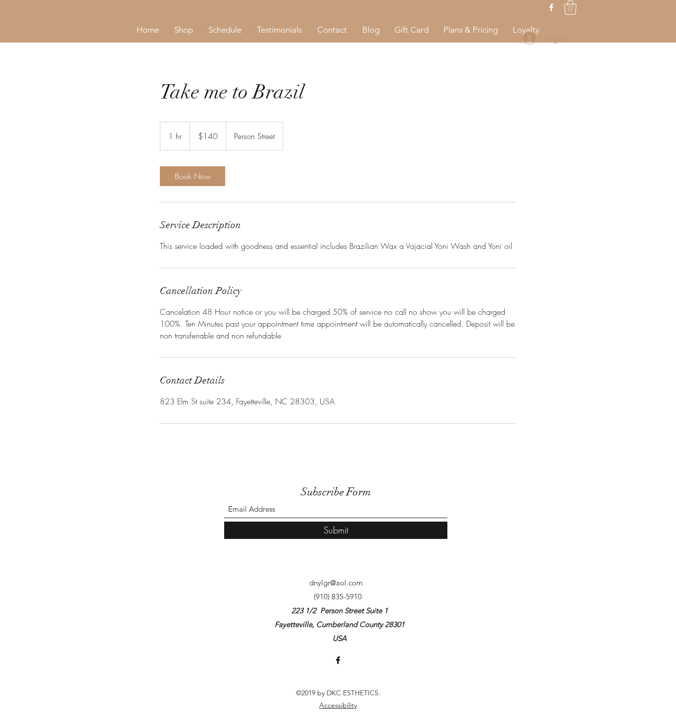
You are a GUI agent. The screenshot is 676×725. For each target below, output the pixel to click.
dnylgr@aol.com (336, 582)
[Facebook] (551, 7)
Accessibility (338, 705)
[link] (192, 176)
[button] (570, 7)
